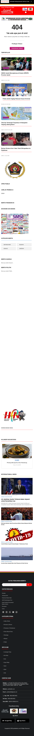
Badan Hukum (5, 604)
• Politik (5, 642)
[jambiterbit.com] (7, 15)
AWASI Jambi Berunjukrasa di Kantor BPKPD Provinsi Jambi (15, 74)
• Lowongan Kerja (7, 652)
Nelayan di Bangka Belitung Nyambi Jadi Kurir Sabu (12, 1)
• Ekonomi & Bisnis (7, 624)
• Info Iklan (5, 655)
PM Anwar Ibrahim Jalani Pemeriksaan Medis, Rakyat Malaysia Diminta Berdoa (16, 524)
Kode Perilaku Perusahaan (8, 602)
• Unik (4, 672)
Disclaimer (4, 606)
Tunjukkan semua (17, 48)
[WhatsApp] (16, 612)
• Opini (4, 669)
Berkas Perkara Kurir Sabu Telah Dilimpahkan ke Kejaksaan (15, 149)
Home (3, 608)
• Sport (4, 666)
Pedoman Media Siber (7, 597)
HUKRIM (5, 93)
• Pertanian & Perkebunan (9, 628)
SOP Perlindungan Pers (7, 600)
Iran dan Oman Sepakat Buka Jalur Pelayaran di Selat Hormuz (14, 563)
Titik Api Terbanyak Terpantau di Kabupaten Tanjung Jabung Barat (14, 123)
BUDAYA (21, 244)
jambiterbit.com (16, 728)
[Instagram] (6, 612)
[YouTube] (13, 612)
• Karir (4, 659)
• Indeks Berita (6, 621)
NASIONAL (5, 117)
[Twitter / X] (10, 612)
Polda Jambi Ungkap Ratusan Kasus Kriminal (16, 99)
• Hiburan (5, 638)
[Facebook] (3, 612)
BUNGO (6, 248)
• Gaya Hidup (6, 662)
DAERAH (21, 248)
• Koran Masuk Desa (8, 631)
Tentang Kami (5, 595)
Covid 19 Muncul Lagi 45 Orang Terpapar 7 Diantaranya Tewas (14, 544)
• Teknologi (5, 635)
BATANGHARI (7, 244)
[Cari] (29, 584)
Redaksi (4, 593)
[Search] (29, 12)
